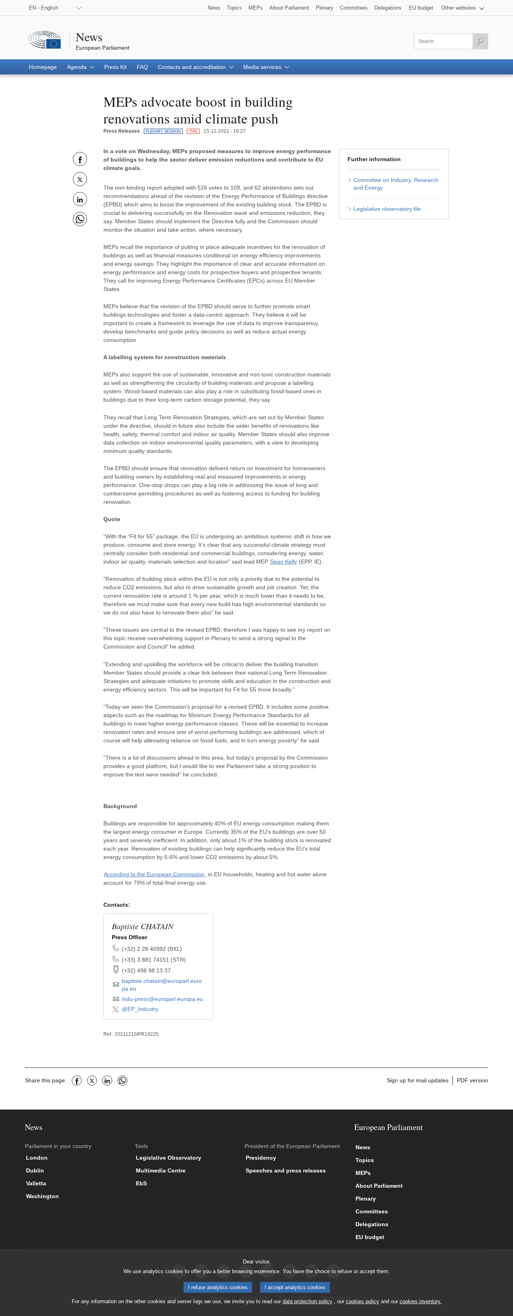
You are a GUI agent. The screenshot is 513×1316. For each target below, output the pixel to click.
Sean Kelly (283, 561)
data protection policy (307, 1301)
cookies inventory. (421, 1301)
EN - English (43, 8)
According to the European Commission (154, 874)
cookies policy (362, 1301)
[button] (462, 8)
